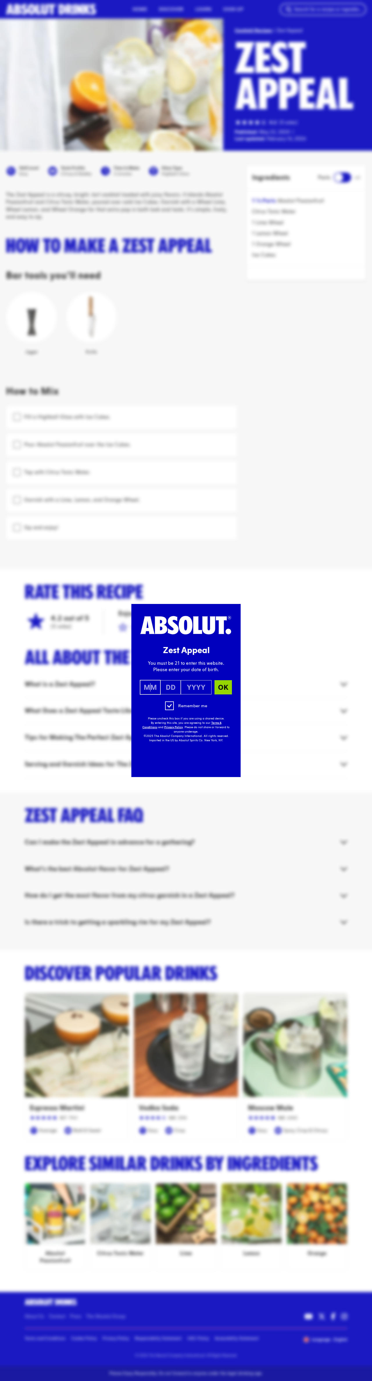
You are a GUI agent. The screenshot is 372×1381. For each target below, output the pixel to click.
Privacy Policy (173, 727)
